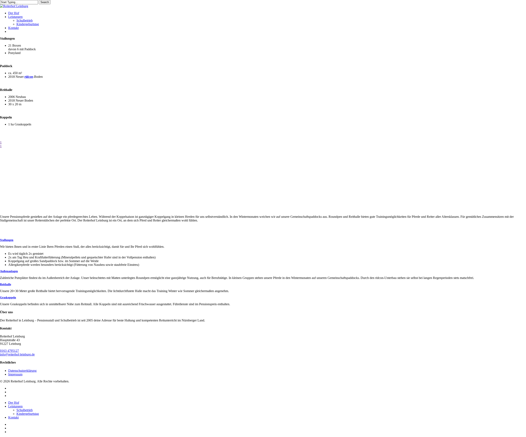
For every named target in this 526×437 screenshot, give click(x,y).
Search (44, 2)
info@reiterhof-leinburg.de (17, 354)
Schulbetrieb (24, 410)
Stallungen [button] (6, 240)
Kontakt (13, 417)
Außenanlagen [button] (9, 271)
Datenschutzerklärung (22, 370)
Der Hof (13, 402)
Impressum (15, 374)
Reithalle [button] (5, 284)
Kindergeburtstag (27, 413)
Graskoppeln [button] (8, 297)
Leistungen (15, 406)
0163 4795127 (9, 350)
